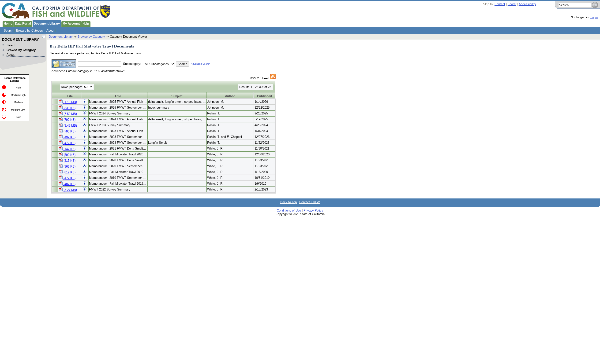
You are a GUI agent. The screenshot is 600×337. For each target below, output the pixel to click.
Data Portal (23, 23)
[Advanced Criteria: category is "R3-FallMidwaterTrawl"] (273, 78)
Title (118, 96)
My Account (71, 23)
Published (264, 96)
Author (230, 96)
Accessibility (527, 4)
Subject (176, 96)
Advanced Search (200, 64)
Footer (512, 4)
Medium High (18, 95)
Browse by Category (30, 30)
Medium (18, 102)
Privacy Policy (313, 210)
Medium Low (18, 109)
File (70, 96)
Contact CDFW (309, 202)
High (18, 87)
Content (500, 4)
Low (18, 117)
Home (8, 23)
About (50, 30)
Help (85, 23)
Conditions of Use (289, 210)
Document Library (47, 23)
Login (594, 17)
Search (8, 30)
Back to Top (288, 202)
